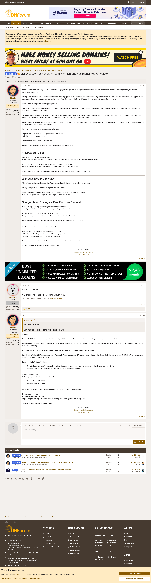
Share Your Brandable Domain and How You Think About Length (47, 462)
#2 (144, 285)
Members (112, 23)
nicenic (136, 457)
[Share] (141, 86)
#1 (144, 86)
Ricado (9, 77)
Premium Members (94, 23)
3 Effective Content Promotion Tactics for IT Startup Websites (44, 470)
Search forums (38, 27)
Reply (143, 258)
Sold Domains (62, 23)
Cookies (9, 522)
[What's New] (132, 23)
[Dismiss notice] (144, 32)
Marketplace (46, 23)
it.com (14, 472)
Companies (26, 27)
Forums (16, 23)
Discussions (29, 23)
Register (48, 41)
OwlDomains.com (56, 299)
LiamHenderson (135, 471)
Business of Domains (13, 27)
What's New (75, 23)
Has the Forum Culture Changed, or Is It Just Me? (41, 455)
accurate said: (28, 320)
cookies (17, 574)
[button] (128, 2)
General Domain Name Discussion (36, 457)
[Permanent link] (45, 153)
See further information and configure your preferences (21, 578)
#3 (144, 315)
